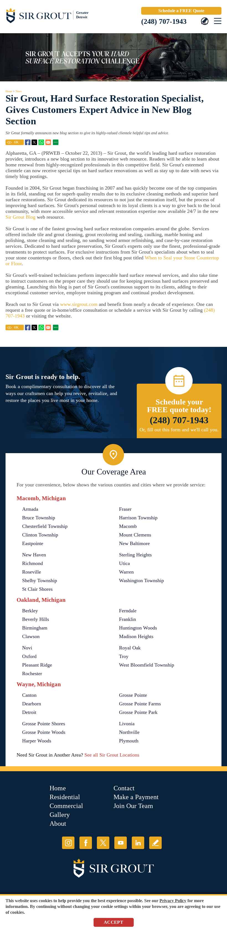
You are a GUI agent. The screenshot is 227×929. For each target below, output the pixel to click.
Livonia (127, 723)
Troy (123, 656)
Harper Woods (36, 741)
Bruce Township (38, 517)
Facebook (85, 843)
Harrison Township (138, 517)
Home (9, 91)
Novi (27, 648)
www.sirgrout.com (78, 304)
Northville (129, 732)
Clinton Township (40, 535)
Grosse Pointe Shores (43, 723)
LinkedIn (138, 843)
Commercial (66, 805)
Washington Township (141, 580)
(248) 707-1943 (164, 21)
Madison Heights (136, 636)
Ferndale (127, 610)
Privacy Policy (172, 900)
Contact (124, 788)
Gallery (60, 814)
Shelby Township (39, 580)
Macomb (128, 526)
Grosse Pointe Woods (43, 732)
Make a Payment (136, 797)
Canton (29, 695)
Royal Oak (130, 648)
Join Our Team (133, 805)
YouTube (120, 843)
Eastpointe (32, 543)
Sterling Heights (135, 555)
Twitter (103, 843)
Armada (30, 509)
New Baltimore (134, 543)
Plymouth (128, 741)
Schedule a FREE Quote (181, 10)
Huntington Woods (138, 628)
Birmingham (34, 628)
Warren (126, 572)
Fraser (125, 509)
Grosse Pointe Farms (140, 703)
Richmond (32, 563)
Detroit (29, 712)
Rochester (32, 673)
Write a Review (155, 843)
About (58, 823)
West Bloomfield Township (146, 665)
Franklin (127, 619)
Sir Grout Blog (20, 217)
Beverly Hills (35, 619)
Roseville (31, 572)
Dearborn (31, 703)
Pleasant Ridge (37, 665)
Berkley (30, 610)
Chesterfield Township (45, 526)
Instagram (68, 843)
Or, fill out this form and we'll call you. (179, 429)
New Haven (34, 555)
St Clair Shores (37, 589)
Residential (65, 797)
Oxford (29, 656)
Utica (124, 563)
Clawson (31, 636)
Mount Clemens (135, 535)
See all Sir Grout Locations (111, 755)
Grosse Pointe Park (138, 712)
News (19, 91)
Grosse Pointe (133, 695)
